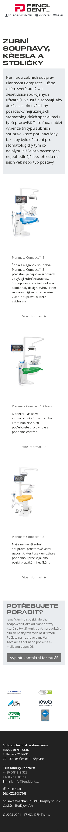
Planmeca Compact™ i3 (28, 537)
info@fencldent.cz (26, 781)
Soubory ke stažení (20, 15)
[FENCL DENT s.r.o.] (32, 7)
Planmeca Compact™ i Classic (32, 406)
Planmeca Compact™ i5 (28, 257)
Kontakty (44, 15)
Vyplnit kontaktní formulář (34, 657)
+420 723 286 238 (15, 777)
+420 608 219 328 (15, 772)
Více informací (32, 316)
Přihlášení (62, 830)
